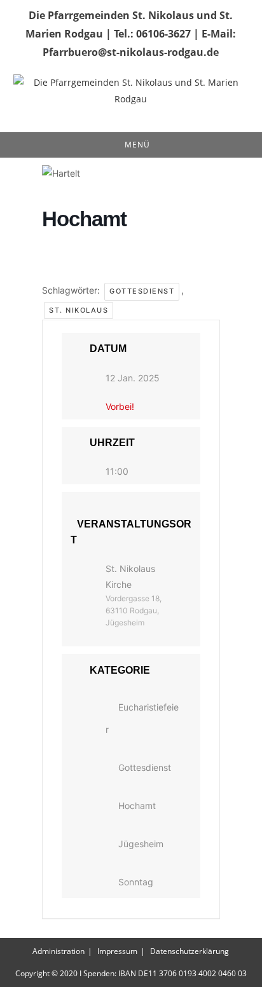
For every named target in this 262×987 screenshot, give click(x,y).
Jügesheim (140, 843)
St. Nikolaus (78, 310)
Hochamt (137, 805)
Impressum (117, 951)
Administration (58, 951)
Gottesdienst (141, 291)
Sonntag (135, 881)
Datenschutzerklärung (189, 951)
